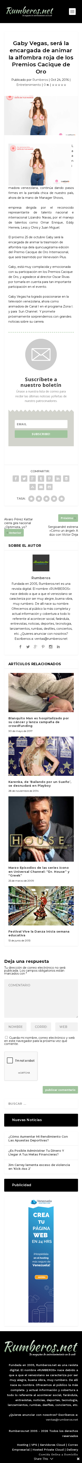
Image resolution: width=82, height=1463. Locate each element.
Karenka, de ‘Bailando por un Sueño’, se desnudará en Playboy (39, 784)
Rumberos (40, 80)
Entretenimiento (28, 85)
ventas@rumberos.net (62, 1419)
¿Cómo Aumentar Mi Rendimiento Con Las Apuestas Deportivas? (38, 1138)
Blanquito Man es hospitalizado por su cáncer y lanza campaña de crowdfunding (38, 722)
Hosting (22, 1444)
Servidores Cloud (52, 1444)
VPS (34, 1444)
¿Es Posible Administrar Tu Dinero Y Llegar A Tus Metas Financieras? (36, 1152)
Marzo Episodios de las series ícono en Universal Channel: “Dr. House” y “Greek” (39, 871)
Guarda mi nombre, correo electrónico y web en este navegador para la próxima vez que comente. (39, 1041)
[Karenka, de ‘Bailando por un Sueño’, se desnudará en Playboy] (41, 756)
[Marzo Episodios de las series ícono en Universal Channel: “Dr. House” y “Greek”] (41, 829)
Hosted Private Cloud (48, 1449)
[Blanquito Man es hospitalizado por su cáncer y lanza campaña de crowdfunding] (41, 692)
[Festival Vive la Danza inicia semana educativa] (41, 905)
